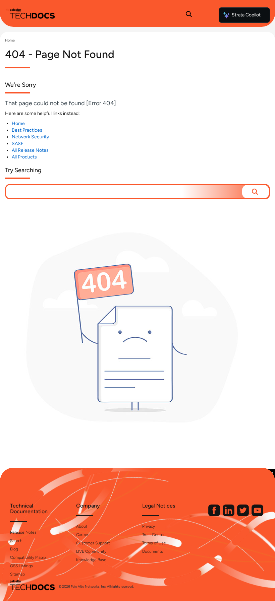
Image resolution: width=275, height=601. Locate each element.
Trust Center (153, 534)
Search (16, 540)
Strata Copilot (246, 15)
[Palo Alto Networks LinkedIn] (229, 515)
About (81, 526)
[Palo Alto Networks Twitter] (243, 515)
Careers (83, 534)
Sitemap (17, 574)
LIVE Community (91, 551)
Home (10, 40)
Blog (14, 549)
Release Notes (23, 532)
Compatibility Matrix (28, 557)
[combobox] (124, 191)
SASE (17, 143)
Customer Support (93, 543)
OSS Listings (21, 565)
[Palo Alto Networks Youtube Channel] (257, 515)
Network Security (30, 137)
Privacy (148, 526)
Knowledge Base (91, 559)
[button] (255, 191)
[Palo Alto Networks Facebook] (214, 515)
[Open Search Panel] (189, 15)
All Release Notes (30, 150)
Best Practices (27, 130)
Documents (152, 551)
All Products (24, 157)
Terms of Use (154, 543)
